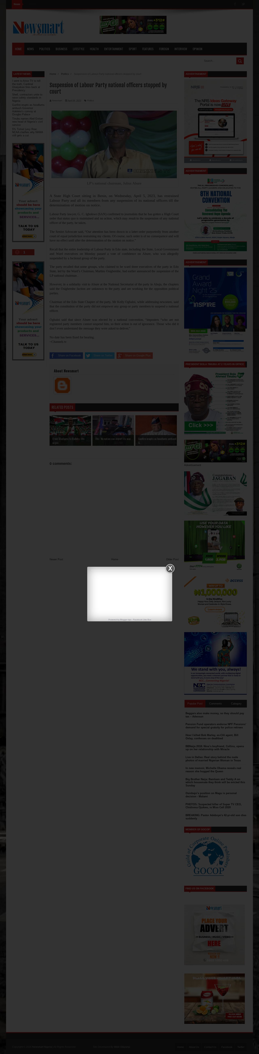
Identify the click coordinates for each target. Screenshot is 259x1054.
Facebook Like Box (142, 620)
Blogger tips (125, 620)
